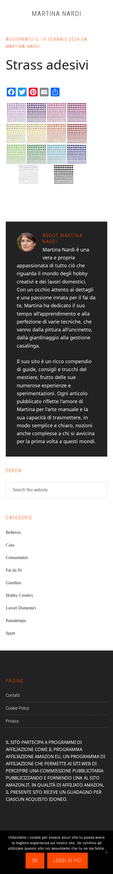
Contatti (13, 695)
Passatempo (16, 620)
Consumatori (17, 557)
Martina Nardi (56, 14)
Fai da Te (14, 570)
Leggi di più (67, 860)
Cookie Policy (17, 708)
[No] (106, 852)
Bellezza (13, 532)
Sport (10, 633)
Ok (35, 860)
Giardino (13, 582)
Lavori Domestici (21, 608)
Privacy (12, 721)
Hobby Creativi (19, 595)
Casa (10, 545)
